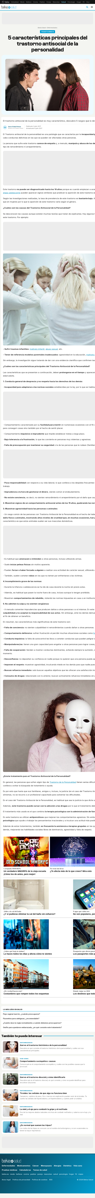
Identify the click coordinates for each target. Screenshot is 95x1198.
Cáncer (35, 1166)
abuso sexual (52, 349)
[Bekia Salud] (8, 7)
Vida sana (24, 1058)
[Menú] (92, 7)
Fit (83, 2)
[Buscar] (87, 7)
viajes (80, 1174)
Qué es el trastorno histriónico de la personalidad (43, 1045)
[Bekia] (5, 2)
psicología (63, 1174)
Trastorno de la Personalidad (63, 782)
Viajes (88, 2)
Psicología (71, 2)
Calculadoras (25, 1170)
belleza (19, 1174)
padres (33, 1174)
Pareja (49, 2)
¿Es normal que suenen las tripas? (36, 1125)
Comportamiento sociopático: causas (38, 1061)
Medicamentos (23, 1166)
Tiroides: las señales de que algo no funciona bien (43, 1093)
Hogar (79, 2)
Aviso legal (6, 1180)
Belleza (28, 2)
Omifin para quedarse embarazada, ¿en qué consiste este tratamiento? (32, 1027)
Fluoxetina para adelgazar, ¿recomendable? (21, 1019)
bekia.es (5, 1174)
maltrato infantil (37, 349)
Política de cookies (39, 1180)
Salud (63, 2)
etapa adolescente (11, 193)
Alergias (57, 1166)
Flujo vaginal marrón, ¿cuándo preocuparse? (21, 1014)
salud (55, 1174)
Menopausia (46, 1166)
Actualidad (15, 2)
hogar (71, 1174)
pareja (40, 1174)
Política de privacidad (21, 1180)
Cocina (35, 2)
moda (12, 1174)
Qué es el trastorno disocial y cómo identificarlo (42, 1077)
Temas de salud (40, 1170)
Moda (22, 2)
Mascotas (56, 2)
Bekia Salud (42, 28)
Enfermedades (52, 28)
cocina (26, 1174)
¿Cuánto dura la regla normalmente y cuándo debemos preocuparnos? (32, 1023)
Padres (42, 2)
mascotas (48, 1174)
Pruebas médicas (9, 1170)
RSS (50, 1180)
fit (76, 1174)
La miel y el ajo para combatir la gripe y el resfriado (43, 1109)
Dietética (67, 1166)
